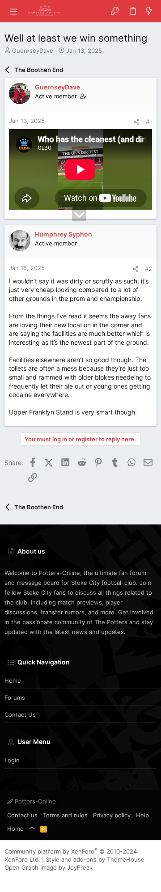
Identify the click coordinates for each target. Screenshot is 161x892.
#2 (148, 268)
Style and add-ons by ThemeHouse (95, 859)
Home (12, 680)
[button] (13, 11)
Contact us (20, 714)
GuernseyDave (32, 50)
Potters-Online (34, 801)
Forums (14, 697)
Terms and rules (65, 815)
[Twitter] (35, 878)
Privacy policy (112, 815)
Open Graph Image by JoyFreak (48, 867)
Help (142, 815)
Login (12, 760)
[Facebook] (8, 878)
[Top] (32, 828)
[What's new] (149, 11)
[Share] (137, 122)
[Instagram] (22, 878)
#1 (149, 121)
